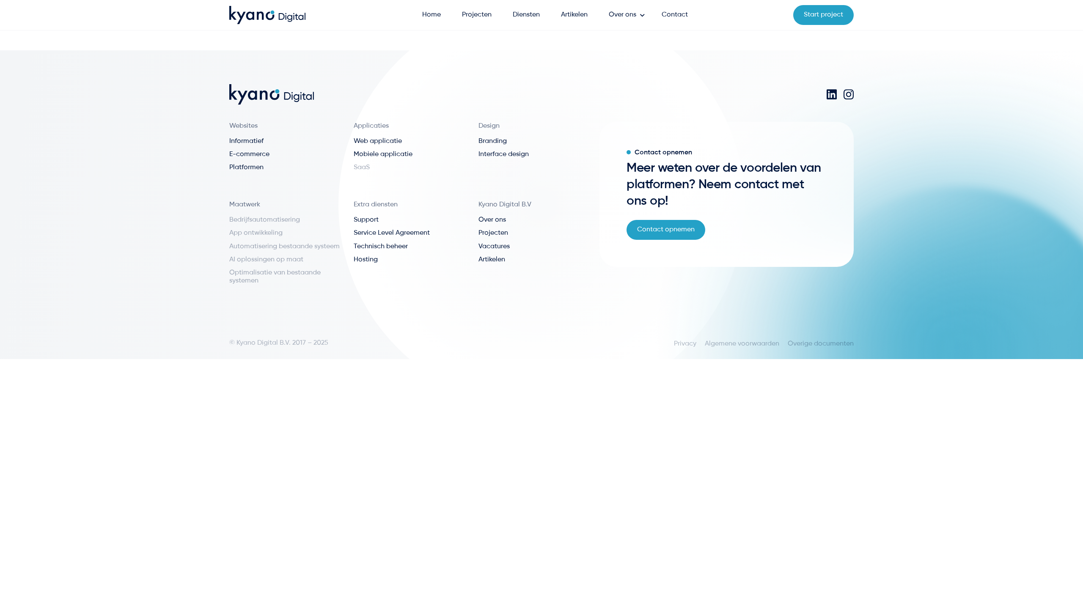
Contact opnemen (666, 229)
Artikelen (574, 14)
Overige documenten (821, 343)
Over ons (622, 14)
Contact (675, 14)
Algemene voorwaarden (742, 343)
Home (431, 14)
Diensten (526, 14)
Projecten (477, 14)
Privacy (685, 343)
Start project (823, 14)
